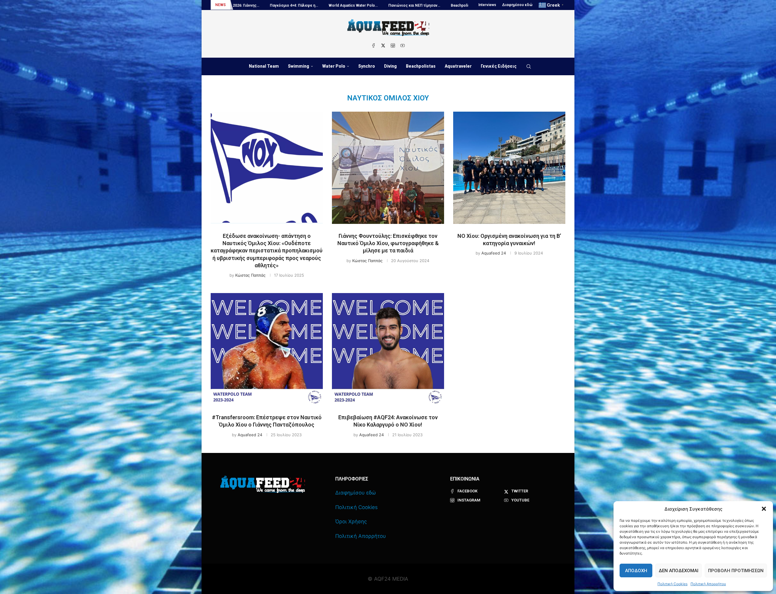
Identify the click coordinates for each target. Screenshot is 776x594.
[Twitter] (383, 45)
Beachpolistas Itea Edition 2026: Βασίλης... (416, 5)
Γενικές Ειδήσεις (499, 66)
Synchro (366, 66)
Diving (390, 66)
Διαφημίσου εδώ (517, 5)
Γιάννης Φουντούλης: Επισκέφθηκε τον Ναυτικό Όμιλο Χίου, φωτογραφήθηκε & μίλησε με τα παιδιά (388, 243)
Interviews (487, 5)
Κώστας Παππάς (250, 275)
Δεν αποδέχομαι (678, 570)
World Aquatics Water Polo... (281, 5)
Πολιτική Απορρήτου (708, 584)
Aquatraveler (458, 66)
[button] (764, 509)
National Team (264, 66)
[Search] (529, 66)
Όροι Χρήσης (351, 521)
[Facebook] (373, 45)
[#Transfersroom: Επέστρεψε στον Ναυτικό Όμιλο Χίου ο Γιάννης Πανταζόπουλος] (267, 349)
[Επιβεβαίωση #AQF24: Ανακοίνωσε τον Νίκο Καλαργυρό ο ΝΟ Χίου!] (388, 349)
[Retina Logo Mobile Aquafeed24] (262, 484)
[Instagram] (393, 45)
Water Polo (333, 66)
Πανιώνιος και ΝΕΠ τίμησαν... (343, 5)
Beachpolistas (421, 66)
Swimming (298, 66)
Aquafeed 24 (493, 253)
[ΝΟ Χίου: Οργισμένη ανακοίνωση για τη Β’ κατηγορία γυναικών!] (509, 168)
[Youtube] (402, 45)
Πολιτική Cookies (672, 584)
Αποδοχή (636, 570)
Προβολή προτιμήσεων (736, 570)
